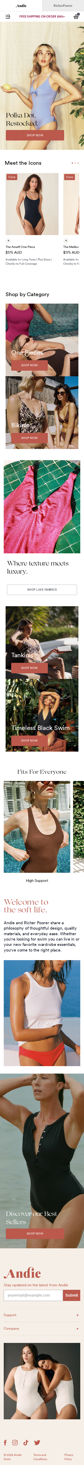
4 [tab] (78, 163)
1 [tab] (72, 163)
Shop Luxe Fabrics (42, 589)
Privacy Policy (68, 1457)
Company (14, 1328)
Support (14, 1315)
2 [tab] (75, 163)
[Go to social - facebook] (5, 1442)
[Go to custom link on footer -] (42, 1381)
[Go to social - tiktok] (25, 1442)
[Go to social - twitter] (37, 1442)
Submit (71, 1295)
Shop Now (35, 135)
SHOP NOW (35, 1233)
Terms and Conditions (40, 1457)
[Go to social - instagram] (15, 1442)
